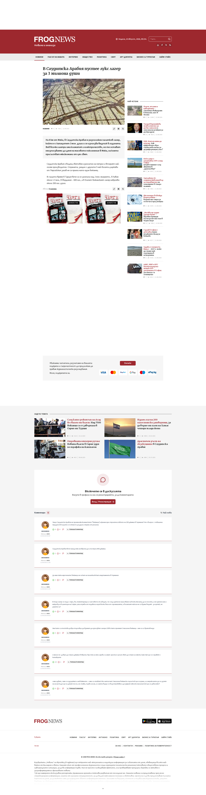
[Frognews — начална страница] (48, 721)
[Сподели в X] (123, 128)
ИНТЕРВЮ (92, 737)
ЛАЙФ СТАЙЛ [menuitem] (164, 57)
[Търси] (169, 39)
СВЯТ (123, 737)
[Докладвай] (63, 529)
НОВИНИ (46, 129)
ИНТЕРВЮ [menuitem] (73, 57)
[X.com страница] (166, 45)
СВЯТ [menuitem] (113, 57)
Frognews (53, 189)
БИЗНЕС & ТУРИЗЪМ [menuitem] (146, 57)
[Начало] (158, 45)
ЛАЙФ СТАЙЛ (166, 737)
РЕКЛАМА (139, 745)
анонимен (45, 531)
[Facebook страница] (162, 45)
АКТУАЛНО (103, 737)
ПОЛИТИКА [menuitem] (102, 57)
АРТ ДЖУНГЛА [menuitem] (126, 57)
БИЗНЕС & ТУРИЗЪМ (150, 737)
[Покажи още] (103, 788)
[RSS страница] (170, 45)
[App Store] (164, 721)
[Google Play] (149, 721)
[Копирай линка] (114, 128)
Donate (127, 363)
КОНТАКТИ (128, 745)
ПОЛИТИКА (114, 737)
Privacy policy (119, 757)
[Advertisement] (103, 15)
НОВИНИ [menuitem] (39, 57)
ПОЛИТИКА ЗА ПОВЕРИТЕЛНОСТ (158, 745)
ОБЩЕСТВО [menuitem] (87, 57)
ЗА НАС (118, 745)
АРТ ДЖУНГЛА (134, 737)
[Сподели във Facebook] (118, 128)
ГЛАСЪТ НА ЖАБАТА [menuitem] (56, 57)
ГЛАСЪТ (82, 737)
